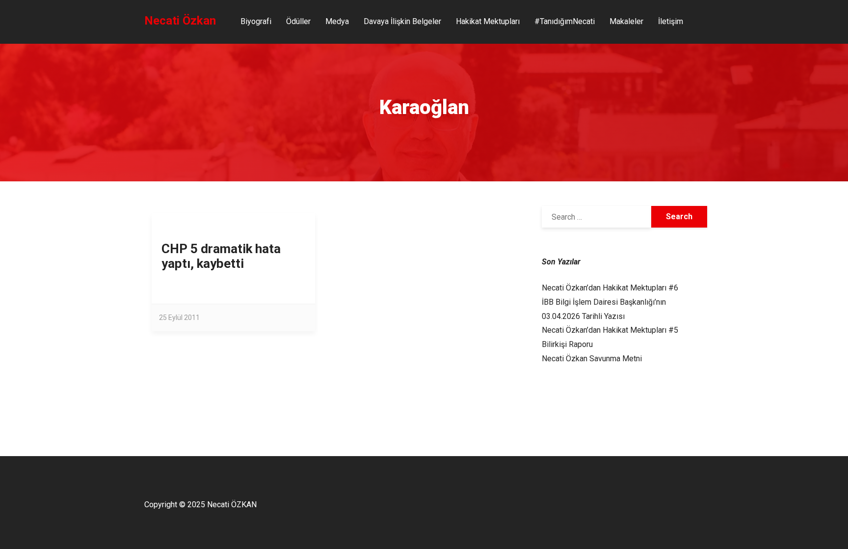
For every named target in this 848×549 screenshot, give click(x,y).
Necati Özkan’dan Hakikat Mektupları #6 (610, 287)
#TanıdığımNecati (564, 21)
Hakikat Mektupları (488, 21)
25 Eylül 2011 (179, 317)
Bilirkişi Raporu (567, 344)
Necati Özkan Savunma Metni (592, 358)
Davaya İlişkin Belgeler (402, 21)
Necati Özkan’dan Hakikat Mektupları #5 (610, 330)
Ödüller (298, 21)
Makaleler (626, 21)
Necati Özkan (180, 21)
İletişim (670, 21)
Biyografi (255, 21)
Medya (337, 21)
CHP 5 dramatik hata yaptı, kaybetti (221, 256)
